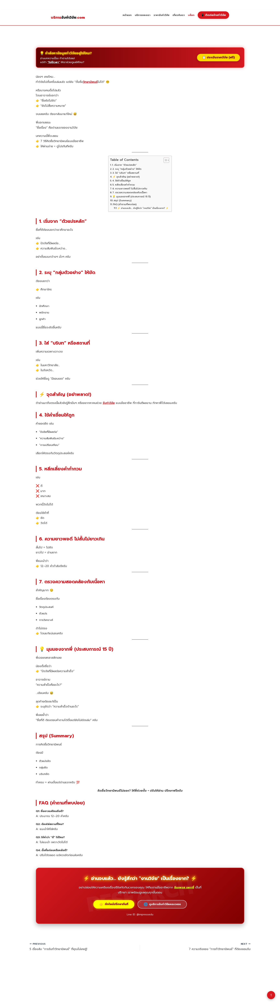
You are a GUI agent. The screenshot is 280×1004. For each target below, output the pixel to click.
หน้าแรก (127, 15)
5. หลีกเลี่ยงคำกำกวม (123, 184)
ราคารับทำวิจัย (161, 15)
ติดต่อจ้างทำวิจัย (213, 15)
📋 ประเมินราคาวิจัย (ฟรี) (218, 57)
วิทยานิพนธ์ (90, 82)
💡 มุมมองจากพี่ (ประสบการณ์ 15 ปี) (131, 196)
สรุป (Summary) (122, 200)
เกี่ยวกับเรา (179, 15)
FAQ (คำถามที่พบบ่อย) (124, 204)
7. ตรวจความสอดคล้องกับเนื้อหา (129, 192)
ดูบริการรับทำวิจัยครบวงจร (162, 904)
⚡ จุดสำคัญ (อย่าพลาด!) (126, 177)
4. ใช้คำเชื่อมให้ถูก (121, 180)
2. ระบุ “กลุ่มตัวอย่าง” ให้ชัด (126, 169)
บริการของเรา (142, 15)
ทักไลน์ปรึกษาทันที (113, 904)
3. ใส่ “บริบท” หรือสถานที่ (125, 173)
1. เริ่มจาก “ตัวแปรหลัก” (124, 165)
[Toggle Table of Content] (164, 160)
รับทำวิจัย (68, 17)
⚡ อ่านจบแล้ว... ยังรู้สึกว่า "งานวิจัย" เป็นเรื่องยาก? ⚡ (142, 208)
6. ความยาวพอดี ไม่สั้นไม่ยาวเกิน (129, 188)
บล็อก (191, 15)
